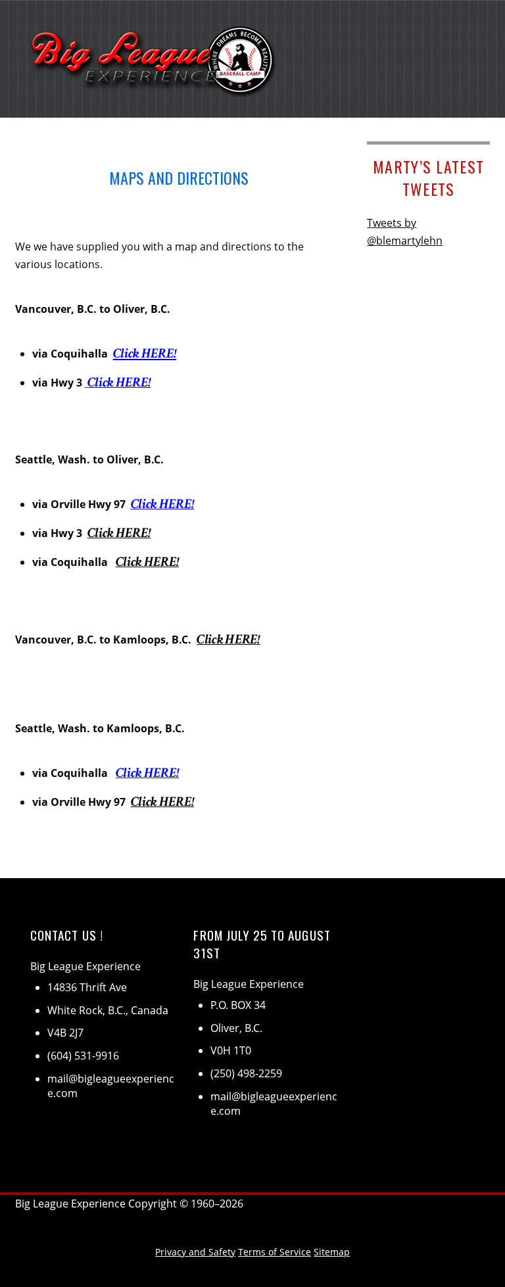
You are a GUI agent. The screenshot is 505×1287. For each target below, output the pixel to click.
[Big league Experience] (154, 87)
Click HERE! (145, 353)
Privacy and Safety (195, 1252)
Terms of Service (274, 1252)
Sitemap (332, 1252)
